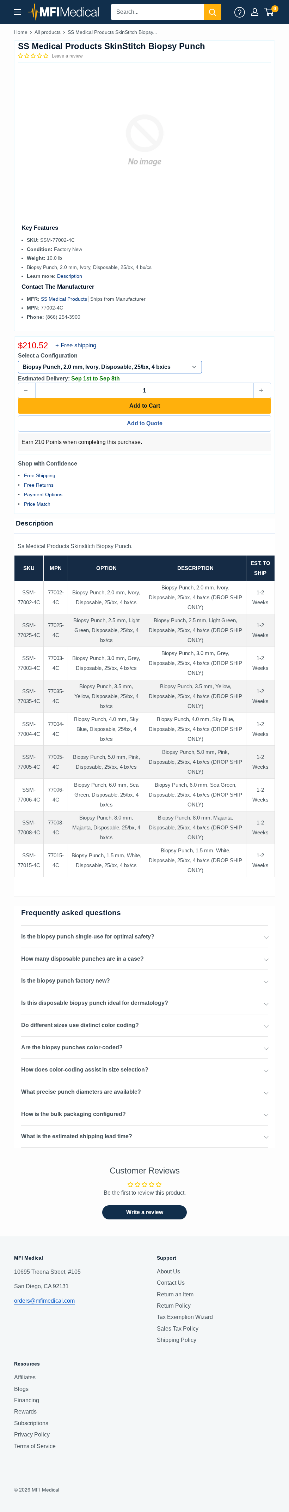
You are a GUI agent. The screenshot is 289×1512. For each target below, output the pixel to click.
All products (48, 32)
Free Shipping (39, 475)
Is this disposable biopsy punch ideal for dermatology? (94, 1003)
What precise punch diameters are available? (81, 1092)
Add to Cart (144, 406)
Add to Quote (144, 423)
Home (20, 32)
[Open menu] (17, 12)
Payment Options (43, 494)
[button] (34, 56)
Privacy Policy (32, 1435)
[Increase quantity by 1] (262, 390)
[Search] (212, 12)
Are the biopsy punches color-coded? (72, 1047)
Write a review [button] (144, 1212)
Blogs (21, 1389)
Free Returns (39, 485)
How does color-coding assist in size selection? (84, 1070)
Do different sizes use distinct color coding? (80, 1025)
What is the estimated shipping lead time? (76, 1136)
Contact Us (171, 1283)
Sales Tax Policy (177, 1329)
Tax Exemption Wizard (185, 1317)
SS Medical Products (64, 299)
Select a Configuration (48, 356)
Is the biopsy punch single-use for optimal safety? (87, 937)
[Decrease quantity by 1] (26, 390)
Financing (26, 1400)
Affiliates (25, 1377)
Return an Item (175, 1294)
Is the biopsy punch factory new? (65, 981)
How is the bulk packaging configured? (73, 1114)
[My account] (239, 12)
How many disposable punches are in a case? (82, 959)
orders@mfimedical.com (44, 1301)
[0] (269, 12)
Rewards (25, 1412)
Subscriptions (31, 1423)
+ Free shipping (75, 345)
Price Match (37, 504)
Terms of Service (35, 1446)
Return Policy (174, 1306)
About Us (168, 1271)
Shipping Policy (176, 1340)
